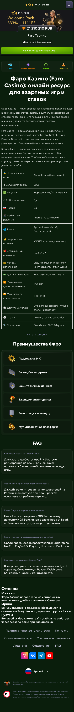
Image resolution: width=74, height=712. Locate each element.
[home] (37, 5)
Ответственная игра (18, 638)
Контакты (61, 630)
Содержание (41, 645)
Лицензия (20, 645)
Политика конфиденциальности (28, 630)
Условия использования (53, 638)
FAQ (58, 645)
